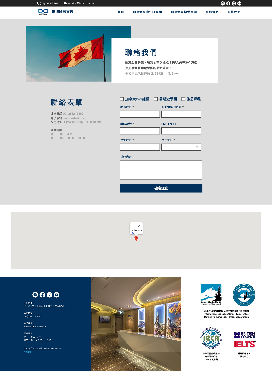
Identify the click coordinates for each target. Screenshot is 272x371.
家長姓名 (126, 107)
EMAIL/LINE (169, 123)
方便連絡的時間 (171, 107)
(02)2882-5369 (32, 316)
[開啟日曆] (197, 147)
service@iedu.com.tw (35, 326)
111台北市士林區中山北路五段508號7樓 (44, 306)
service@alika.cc (74, 118)
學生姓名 (126, 140)
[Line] (223, 3)
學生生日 (169, 140)
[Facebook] (228, 3)
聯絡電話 (126, 123)
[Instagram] (234, 3)
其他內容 (126, 156)
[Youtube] (239, 3)
